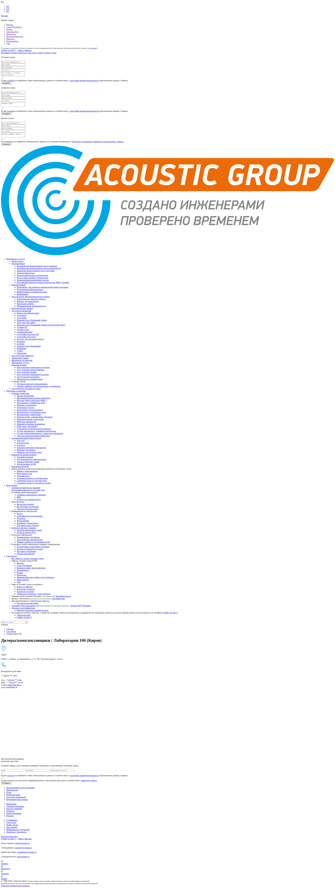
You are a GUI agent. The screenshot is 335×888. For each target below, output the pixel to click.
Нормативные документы (28, 537)
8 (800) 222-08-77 (8, 50)
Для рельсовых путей (26, 464)
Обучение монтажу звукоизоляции (32, 384)
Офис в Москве (25, 50)
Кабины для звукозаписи (28, 301)
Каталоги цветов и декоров (24, 528)
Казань (9, 29)
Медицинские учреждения (29, 414)
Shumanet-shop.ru (63, 596)
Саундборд (21, 315)
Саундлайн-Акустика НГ (28, 334)
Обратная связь (23, 615)
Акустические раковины (23, 355)
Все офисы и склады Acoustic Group (28, 558)
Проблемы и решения (16, 391)
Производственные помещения (31, 424)
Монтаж (10, 816)
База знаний (11, 485)
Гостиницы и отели (25, 407)
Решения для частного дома (29, 452)
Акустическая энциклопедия (30, 539)
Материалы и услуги (15, 259)
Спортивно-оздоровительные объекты (34, 429)
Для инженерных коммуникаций (31, 459)
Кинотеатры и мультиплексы (30, 410)
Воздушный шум (24, 473)
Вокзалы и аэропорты (26, 405)
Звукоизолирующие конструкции (26, 438)
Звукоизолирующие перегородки (31, 447)
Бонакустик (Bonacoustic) (28, 313)
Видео (19, 514)
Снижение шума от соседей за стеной (33, 483)
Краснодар (11, 34)
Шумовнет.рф (58, 598)
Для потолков (23, 443)
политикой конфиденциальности (84, 80)
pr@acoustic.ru (23, 856)
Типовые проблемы (20, 393)
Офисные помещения (26, 422)
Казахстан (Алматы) (26, 589)
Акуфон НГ (22, 327)
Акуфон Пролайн (24, 332)
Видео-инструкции (25, 504)
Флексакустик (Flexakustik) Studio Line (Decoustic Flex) (41, 325)
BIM (19, 497)
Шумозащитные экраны (22, 308)
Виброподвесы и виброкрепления (32, 292)
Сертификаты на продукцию (30, 516)
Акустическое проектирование (30, 370)
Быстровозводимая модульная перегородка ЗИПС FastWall (43, 282)
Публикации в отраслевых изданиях (33, 547)
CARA (20, 351)
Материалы (11, 804)
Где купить (11, 822)
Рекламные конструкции (28, 525)
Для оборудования (25, 457)
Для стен (21, 440)
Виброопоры (22, 294)
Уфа (8, 43)
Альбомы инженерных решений (26, 488)
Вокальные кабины (25, 304)
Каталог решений (14, 809)
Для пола (21, 445)
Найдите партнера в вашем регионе (33, 610)
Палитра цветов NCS (26, 532)
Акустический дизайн (27, 372)
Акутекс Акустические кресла (30, 339)
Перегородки (12, 790)
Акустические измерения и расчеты (33, 374)
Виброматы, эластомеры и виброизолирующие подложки (42, 287)
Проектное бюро (19, 365)
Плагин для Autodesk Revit (29, 499)
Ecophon (20, 344)
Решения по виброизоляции (24, 455)
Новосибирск (12, 41)
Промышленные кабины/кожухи (31, 306)
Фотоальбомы (23, 521)
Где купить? (92, 48)
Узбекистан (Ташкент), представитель (34, 594)
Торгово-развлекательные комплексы (33, 436)
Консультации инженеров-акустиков (33, 367)
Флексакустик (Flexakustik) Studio (32, 320)
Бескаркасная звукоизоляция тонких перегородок (39, 268)
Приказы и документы (16, 832)
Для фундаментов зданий (28, 462)
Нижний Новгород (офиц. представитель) (35, 577)
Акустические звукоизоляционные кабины (31, 297)
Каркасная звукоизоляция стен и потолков (35, 271)
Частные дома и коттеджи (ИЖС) (31, 400)
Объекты (10, 811)
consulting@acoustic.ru (26, 852)
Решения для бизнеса (26, 450)
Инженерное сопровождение (30, 379)
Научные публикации (26, 551)
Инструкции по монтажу (28, 506)
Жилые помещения (25, 396)
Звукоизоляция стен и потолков (20, 788)
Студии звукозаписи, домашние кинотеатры (36, 431)
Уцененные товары (20, 358)
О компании (11, 820)
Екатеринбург (12, 32)
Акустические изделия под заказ (26, 389)
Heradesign (21, 348)
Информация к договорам (17, 830)
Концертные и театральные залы (31, 412)
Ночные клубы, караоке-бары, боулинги (35, 417)
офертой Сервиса (89, 780)
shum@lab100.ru (14, 685)
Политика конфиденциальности (15, 886)
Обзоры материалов (26, 554)
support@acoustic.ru (23, 848)
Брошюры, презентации (27, 523)
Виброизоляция (19, 285)
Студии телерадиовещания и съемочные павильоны (40, 433)
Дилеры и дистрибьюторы (23, 608)
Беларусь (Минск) (25, 587)
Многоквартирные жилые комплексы (33, 398)
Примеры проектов (20, 466)
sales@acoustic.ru (22, 843)
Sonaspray (21, 341)
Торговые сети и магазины (23, 606)
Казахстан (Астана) (25, 591)
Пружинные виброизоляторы (30, 289)
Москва (9, 25)
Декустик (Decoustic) (26, 322)
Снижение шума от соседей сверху (32, 478)
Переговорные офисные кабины (31, 299)
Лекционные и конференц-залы (31, 403)
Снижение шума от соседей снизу (32, 481)
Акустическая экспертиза (28, 377)
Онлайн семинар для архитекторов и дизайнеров (39, 386)
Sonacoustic (22, 353)
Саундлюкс (22, 318)
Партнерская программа (27, 603)
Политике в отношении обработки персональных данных (98, 141)
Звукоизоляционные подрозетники (32, 275)
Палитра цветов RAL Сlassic (29, 530)
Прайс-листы (17, 261)
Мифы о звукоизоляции (27, 471)
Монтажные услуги (20, 363)
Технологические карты (27, 509)
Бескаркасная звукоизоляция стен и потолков (37, 266)
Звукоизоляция (18, 263)
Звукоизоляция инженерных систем (33, 280)
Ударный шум (23, 476)
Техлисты (21, 518)
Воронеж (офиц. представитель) (31, 568)
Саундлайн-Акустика (26, 337)
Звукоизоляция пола (26, 273)
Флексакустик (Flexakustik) (29, 346)
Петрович (86, 606)
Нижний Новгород (14, 36)
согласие (11, 80)
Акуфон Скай (23, 330)
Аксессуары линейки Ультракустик (32, 278)
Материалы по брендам (22, 360)
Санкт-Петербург (14, 27)
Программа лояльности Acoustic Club (28, 490)
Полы (8, 792)
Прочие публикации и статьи (30, 549)
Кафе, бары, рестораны (27, 426)
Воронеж (10, 39)
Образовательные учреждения (30, 419)
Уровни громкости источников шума (33, 542)
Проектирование (13, 813)
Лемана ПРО (76, 606)
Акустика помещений (21, 311)
